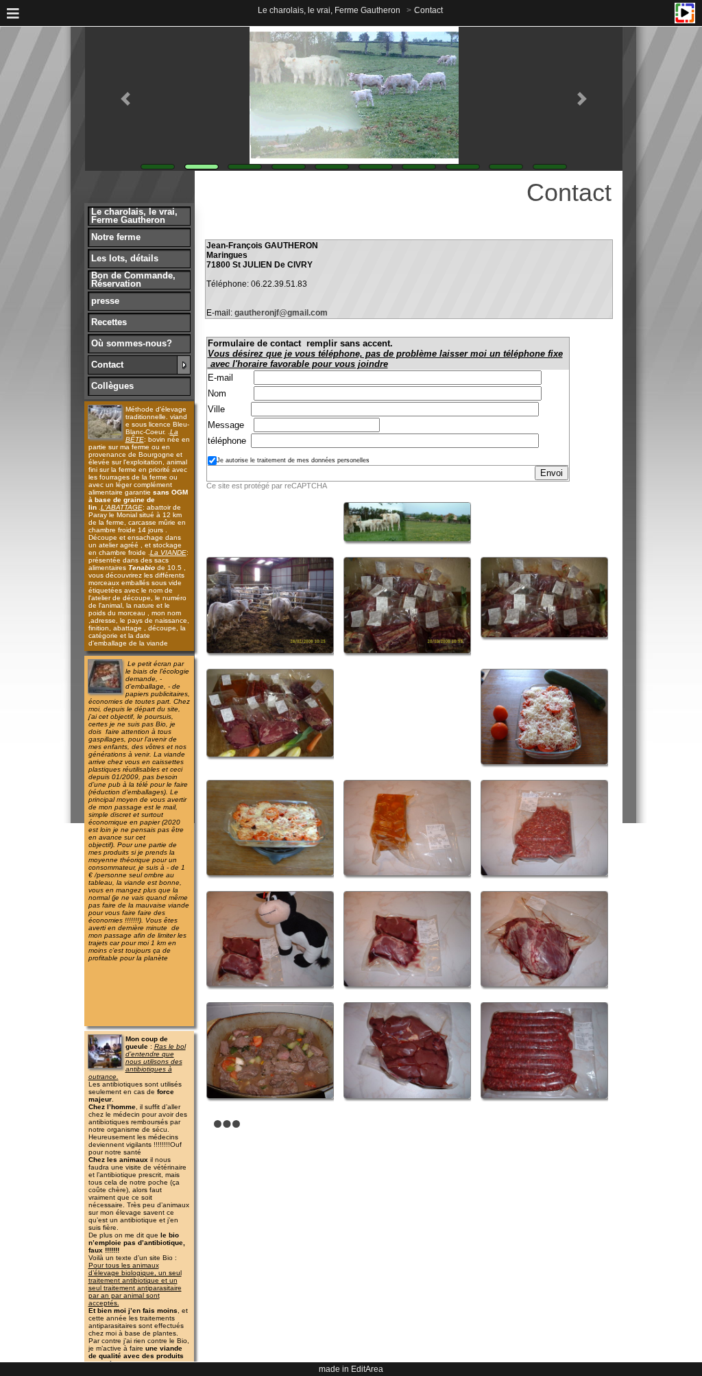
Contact (428, 10)
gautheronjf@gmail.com (281, 313)
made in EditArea (351, 1369)
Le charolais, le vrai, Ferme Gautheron (329, 10)
